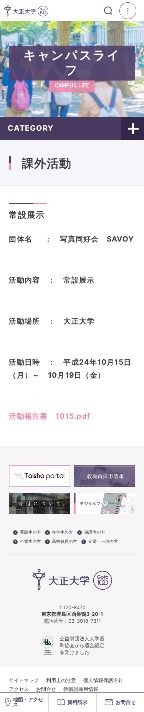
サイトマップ (24, 680)
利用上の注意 (61, 680)
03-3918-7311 (84, 621)
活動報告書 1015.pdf (49, 416)
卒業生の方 (30, 541)
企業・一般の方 (103, 541)
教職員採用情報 (80, 689)
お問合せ (46, 689)
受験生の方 (30, 532)
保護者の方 (94, 532)
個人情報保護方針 (103, 680)
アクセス (19, 689)
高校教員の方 (64, 541)
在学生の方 (62, 532)
